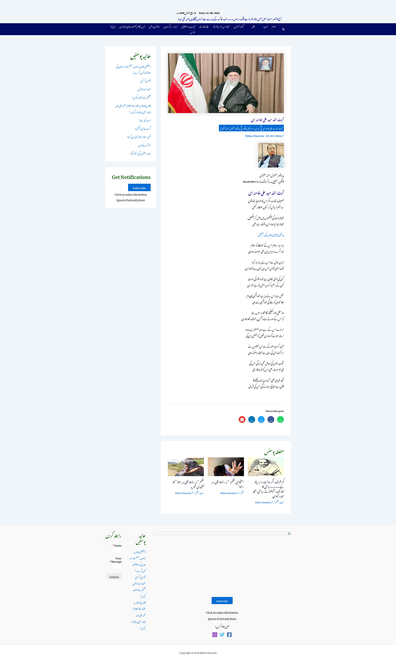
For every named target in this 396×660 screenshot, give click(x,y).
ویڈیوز (112, 26)
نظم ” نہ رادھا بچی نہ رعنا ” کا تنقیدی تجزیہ (188, 483)
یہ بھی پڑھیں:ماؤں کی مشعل (271, 233)
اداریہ (192, 31)
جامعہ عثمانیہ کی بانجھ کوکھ (140, 153)
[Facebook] (229, 634)
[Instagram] (214, 634)
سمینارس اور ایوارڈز (221, 26)
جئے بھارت (204, 26)
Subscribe (139, 187)
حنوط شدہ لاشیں (144, 89)
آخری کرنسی (145, 80)
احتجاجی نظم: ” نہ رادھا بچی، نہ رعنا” (228, 483)
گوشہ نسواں (238, 26)
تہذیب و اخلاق (188, 26)
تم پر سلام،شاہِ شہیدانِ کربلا (139, 136)
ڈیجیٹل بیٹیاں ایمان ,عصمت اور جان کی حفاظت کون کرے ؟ (133, 69)
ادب (265, 26)
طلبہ (253, 26)
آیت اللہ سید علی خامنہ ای (273, 128)
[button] (263, 26)
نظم (277, 501)
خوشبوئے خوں (144, 145)
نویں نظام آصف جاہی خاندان (132, 26)
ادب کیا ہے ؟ (145, 120)
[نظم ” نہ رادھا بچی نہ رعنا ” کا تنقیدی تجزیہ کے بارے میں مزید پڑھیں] (186, 465)
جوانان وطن (154, 26)
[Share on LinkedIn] (251, 419)
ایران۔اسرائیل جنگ (251, 128)
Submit (114, 576)
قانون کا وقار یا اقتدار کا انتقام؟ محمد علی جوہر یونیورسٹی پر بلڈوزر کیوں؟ (133, 108)
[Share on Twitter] (261, 419)
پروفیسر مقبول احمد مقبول (230, 128)
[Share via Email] (242, 419)
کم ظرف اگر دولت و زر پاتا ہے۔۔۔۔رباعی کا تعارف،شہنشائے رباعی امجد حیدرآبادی (268, 488)
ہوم (273, 26)
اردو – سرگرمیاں (171, 26)
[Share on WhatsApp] (280, 419)
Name (117, 545)
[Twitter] (222, 634)
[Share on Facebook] (270, 419)
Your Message (116, 559)
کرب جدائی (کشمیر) (143, 128)
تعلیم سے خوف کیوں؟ (141, 97)
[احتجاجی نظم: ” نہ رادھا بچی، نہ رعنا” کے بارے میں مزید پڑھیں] (226, 465)
